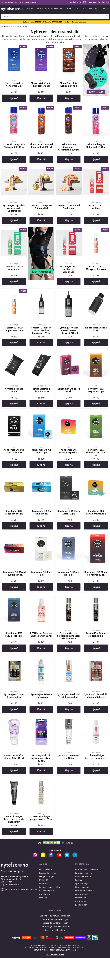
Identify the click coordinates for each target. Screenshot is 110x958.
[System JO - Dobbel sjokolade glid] (96, 595)
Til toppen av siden (55, 954)
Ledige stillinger (46, 876)
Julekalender (81, 904)
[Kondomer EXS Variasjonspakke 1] (96, 473)
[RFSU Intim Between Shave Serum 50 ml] (41, 595)
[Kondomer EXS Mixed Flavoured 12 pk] (96, 534)
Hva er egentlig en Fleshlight (55, 919)
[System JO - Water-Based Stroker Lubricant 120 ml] (41, 290)
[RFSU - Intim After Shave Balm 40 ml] (14, 717)
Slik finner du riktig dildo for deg (55, 915)
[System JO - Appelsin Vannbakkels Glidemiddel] (14, 167)
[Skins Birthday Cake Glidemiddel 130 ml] (14, 106)
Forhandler (44, 897)
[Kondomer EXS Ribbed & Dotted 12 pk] (96, 412)
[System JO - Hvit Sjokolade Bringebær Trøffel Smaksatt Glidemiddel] (69, 595)
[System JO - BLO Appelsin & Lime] (14, 290)
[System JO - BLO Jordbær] (96, 167)
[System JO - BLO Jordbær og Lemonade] (69, 228)
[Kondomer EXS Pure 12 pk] (41, 534)
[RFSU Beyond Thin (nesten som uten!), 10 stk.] (41, 717)
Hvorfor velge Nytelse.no (86, 869)
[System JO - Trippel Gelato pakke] (14, 656)
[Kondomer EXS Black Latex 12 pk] (69, 473)
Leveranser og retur (84, 873)
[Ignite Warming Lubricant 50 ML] (41, 351)
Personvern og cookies (49, 887)
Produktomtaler (82, 894)
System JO (14, 203)
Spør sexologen (82, 883)
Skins (14, 80)
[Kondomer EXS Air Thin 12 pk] (41, 412)
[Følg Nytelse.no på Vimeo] (67, 856)
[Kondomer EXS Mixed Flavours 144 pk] (14, 534)
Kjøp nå (14, 98)
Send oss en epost (12, 871)
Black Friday (80, 901)
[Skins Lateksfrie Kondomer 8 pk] (14, 45)
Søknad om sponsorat (85, 890)
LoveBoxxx (96, 325)
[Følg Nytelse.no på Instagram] (35, 856)
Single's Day (80, 897)
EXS (68, 386)
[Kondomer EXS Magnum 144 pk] (14, 473)
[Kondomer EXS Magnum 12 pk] (96, 351)
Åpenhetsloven (46, 894)
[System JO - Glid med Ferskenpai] (69, 167)
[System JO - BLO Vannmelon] (14, 228)
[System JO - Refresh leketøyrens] (41, 656)
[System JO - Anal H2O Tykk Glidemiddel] (69, 656)
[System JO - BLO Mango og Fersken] (96, 228)
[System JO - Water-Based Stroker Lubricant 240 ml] (69, 290)
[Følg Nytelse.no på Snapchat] (43, 856)
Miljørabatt (44, 883)
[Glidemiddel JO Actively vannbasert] (96, 717)
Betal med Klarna (83, 876)
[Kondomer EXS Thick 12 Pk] (69, 351)
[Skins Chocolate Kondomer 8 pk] (69, 45)
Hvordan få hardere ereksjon (55, 923)
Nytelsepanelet (82, 887)
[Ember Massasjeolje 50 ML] (96, 290)
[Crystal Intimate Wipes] (14, 351)
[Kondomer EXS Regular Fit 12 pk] (14, 595)
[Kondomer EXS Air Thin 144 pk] (41, 473)
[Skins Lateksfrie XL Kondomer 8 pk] (41, 45)
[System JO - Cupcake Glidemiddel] (41, 167)
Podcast (78, 880)
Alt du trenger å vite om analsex (55, 926)
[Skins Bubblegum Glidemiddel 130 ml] (96, 106)
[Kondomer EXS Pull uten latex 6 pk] (14, 412)
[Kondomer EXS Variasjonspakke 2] (69, 412)
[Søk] (106, 16)
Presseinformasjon (47, 873)
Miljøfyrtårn (44, 880)
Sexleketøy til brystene (55, 930)
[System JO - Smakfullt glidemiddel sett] (96, 656)
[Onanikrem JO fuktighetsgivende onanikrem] (14, 778)
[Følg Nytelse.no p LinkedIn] (74, 856)
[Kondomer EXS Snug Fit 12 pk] (69, 534)
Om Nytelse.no (46, 869)
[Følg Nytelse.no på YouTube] (59, 856)
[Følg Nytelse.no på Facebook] (51, 856)
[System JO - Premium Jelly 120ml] (69, 717)
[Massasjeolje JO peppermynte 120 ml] (41, 778)
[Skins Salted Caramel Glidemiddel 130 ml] (41, 106)
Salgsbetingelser (46, 890)
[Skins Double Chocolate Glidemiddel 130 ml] (69, 106)
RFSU (41, 630)
